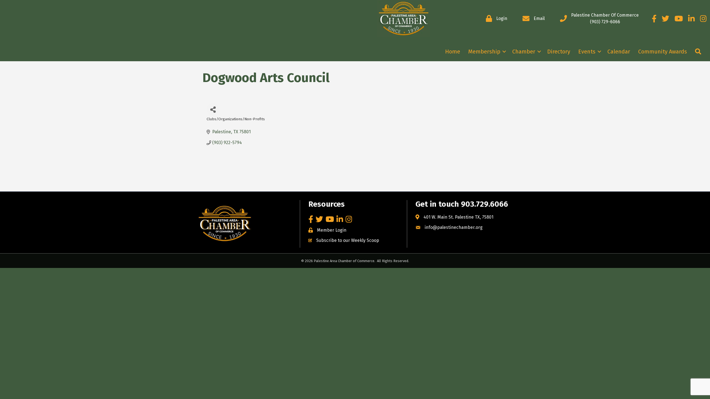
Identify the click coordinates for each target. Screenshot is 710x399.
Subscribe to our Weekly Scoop (347, 240)
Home (452, 51)
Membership (484, 51)
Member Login (331, 230)
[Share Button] (213, 109)
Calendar (618, 51)
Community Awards (662, 51)
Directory (558, 51)
